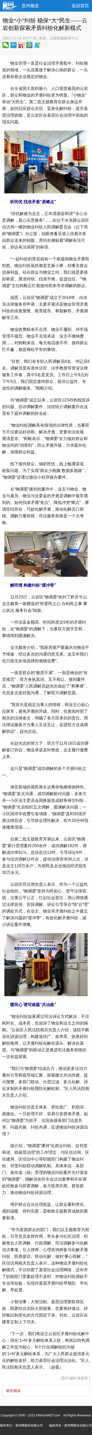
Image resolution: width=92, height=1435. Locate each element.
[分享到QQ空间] (29, 45)
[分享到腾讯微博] (13, 45)
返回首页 (80, 5)
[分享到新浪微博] (21, 45)
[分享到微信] (6, 45)
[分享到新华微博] (37, 45)
